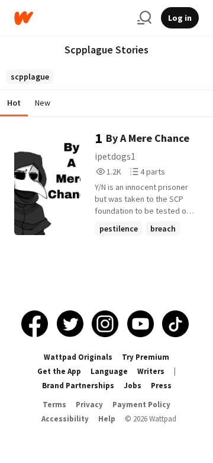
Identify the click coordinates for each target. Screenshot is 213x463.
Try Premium (145, 357)
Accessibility (65, 419)
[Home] (71, 18)
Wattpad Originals (78, 357)
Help (106, 419)
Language (109, 371)
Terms (54, 404)
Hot (14, 102)
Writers (150, 371)
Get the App (59, 371)
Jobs (132, 385)
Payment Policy (141, 404)
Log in (180, 17)
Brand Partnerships (78, 385)
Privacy (89, 404)
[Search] (144, 18)
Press (161, 385)
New (42, 102)
